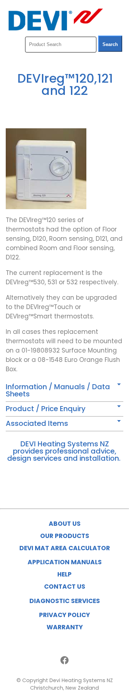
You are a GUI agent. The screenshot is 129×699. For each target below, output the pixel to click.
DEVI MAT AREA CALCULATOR (64, 548)
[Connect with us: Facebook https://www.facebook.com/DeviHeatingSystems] (64, 660)
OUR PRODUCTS (64, 536)
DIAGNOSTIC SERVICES (64, 601)
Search (110, 44)
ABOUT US (65, 523)
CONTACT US (64, 586)
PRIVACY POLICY (64, 615)
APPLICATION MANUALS (65, 562)
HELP (64, 574)
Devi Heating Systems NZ (81, 680)
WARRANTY (65, 627)
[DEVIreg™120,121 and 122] (46, 207)
